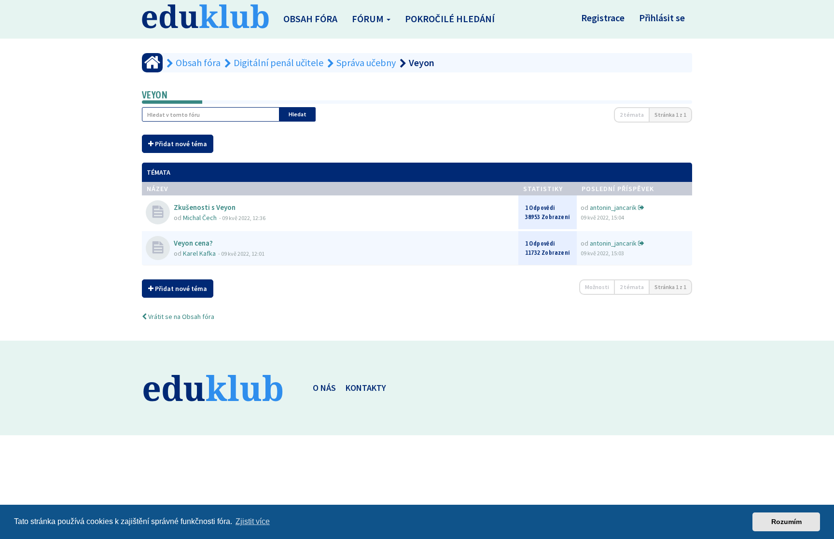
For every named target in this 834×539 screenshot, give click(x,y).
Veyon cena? (193, 243)
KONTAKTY (366, 387)
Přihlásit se (662, 18)
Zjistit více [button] (253, 521)
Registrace (603, 18)
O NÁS (324, 387)
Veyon (154, 94)
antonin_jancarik (613, 207)
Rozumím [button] (786, 521)
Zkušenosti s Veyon (205, 207)
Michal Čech (200, 217)
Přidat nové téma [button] (180, 143)
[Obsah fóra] (152, 62)
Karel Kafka (199, 253)
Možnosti (597, 286)
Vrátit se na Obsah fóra (180, 316)
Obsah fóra (310, 19)
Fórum (369, 19)
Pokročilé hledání (450, 19)
